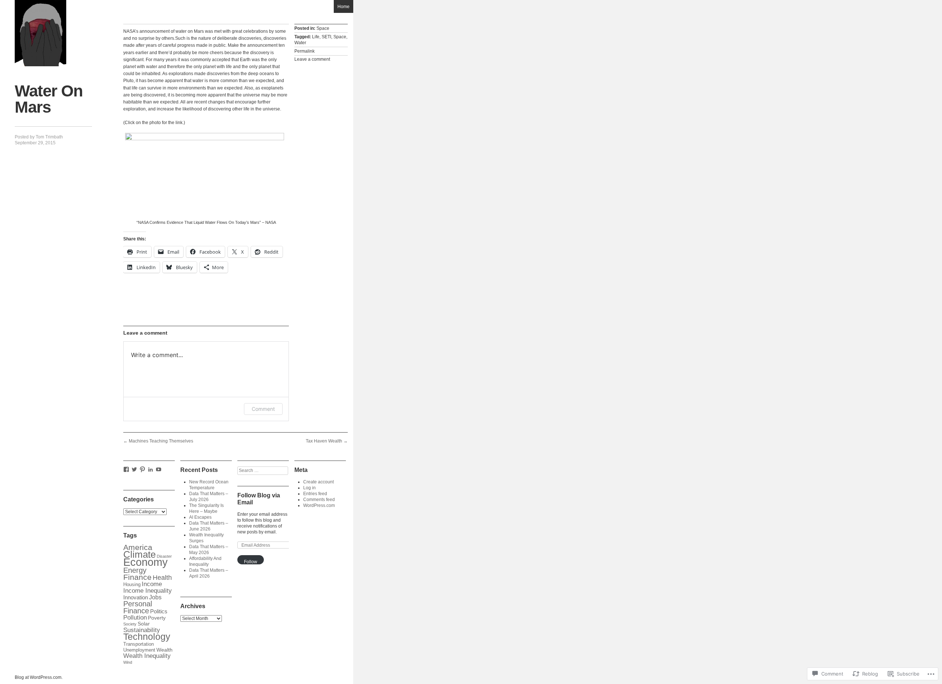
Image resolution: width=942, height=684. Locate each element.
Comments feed (319, 499)
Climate (139, 554)
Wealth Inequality (147, 655)
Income (152, 584)
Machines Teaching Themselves (158, 441)
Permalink (304, 51)
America (137, 547)
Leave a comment (312, 59)
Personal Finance (137, 607)
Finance (137, 577)
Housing (132, 584)
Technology (146, 636)
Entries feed (315, 493)
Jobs (155, 597)
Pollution (135, 617)
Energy (134, 570)
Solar (144, 624)
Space (322, 28)
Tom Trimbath (49, 137)
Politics (158, 611)
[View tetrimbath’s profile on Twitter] (134, 469)
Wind (127, 662)
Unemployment (139, 650)
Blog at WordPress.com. (39, 677)
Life (315, 36)
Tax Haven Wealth (327, 441)
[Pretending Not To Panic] (40, 33)
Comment (263, 409)
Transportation (138, 644)
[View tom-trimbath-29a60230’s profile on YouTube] (159, 469)
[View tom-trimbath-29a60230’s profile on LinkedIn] (150, 469)
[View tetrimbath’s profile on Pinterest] (142, 469)
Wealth (164, 650)
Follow (250, 561)
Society (130, 624)
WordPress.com (319, 505)
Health (162, 577)
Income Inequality (147, 590)
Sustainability (141, 630)
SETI (326, 36)
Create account (318, 481)
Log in (309, 487)
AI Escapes (200, 517)
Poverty (157, 618)
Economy (145, 562)
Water (300, 42)
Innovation (135, 597)
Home (343, 6)
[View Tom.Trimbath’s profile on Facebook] (126, 469)
